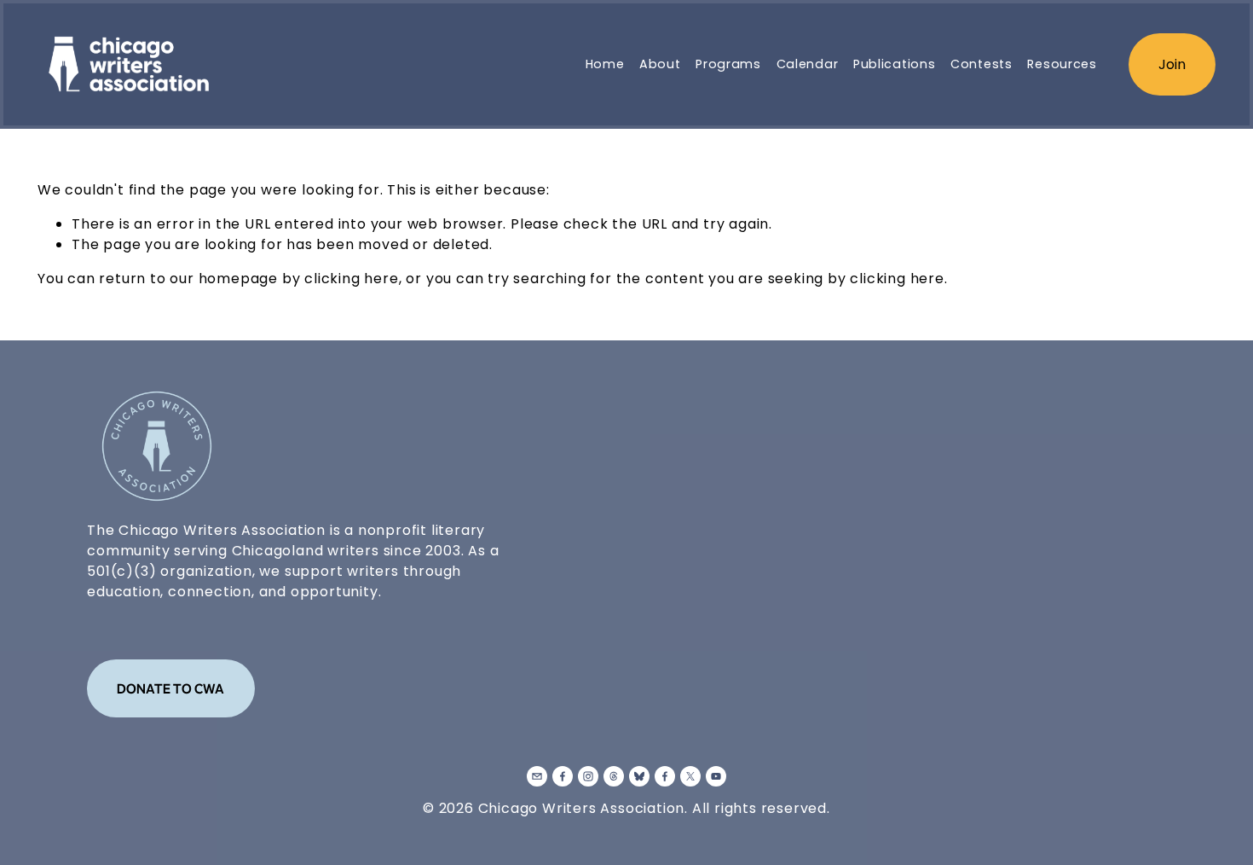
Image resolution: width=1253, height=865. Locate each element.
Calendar (808, 64)
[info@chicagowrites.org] (537, 776)
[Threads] (613, 776)
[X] (690, 776)
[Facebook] (562, 776)
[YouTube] (716, 776)
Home (605, 64)
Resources (1061, 64)
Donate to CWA (170, 688)
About (660, 64)
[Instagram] (588, 776)
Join (1172, 64)
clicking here (351, 278)
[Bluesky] (639, 776)
